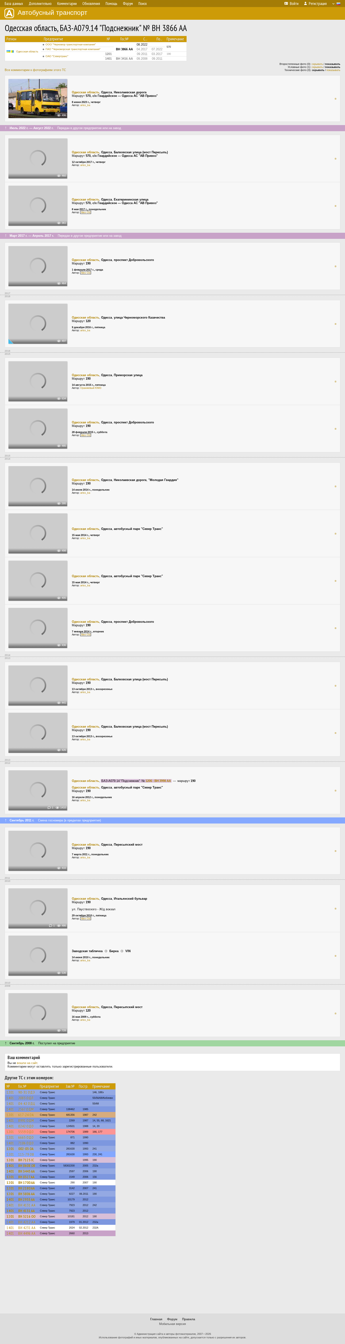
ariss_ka (85, 105)
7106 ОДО (26, 1143)
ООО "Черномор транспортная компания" (71, 44)
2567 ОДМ (26, 1109)
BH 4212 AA (27, 1222)
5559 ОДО (26, 1131)
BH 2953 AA (26, 1199)
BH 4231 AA (27, 1227)
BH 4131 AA (27, 1205)
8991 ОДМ (26, 1120)
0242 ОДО (26, 1126)
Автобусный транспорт (52, 12)
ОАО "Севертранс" (57, 56)
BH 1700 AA (26, 1182)
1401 (10, 1098)
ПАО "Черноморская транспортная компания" (73, 49)
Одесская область (27, 51)
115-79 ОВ (26, 1154)
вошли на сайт (27, 1063)
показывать (333, 70)
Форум (172, 1319)
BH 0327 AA (26, 1177)
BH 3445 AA (26, 1171)
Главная (156, 1319)
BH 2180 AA (26, 1188)
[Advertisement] (172, 1277)
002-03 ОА (26, 1148)
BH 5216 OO (26, 1216)
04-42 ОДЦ (26, 1103)
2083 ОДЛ (26, 1098)
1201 (10, 1092)
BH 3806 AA (26, 1193)
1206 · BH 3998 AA (158, 781)
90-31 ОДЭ (26, 1092)
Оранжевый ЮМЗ (90, 387)
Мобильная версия (172, 1324)
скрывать (317, 64)
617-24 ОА (26, 1114)
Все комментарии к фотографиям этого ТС (35, 70)
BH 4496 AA (27, 1233)
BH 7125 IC (26, 1160)
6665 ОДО (26, 1137)
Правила (188, 1319)
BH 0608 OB (26, 1165)
